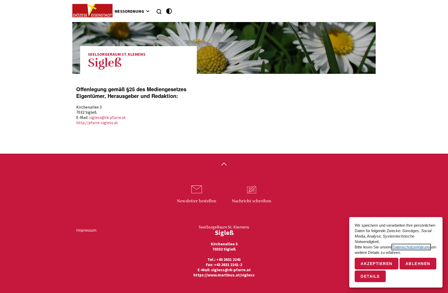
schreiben (251, 201)
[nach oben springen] (224, 164)
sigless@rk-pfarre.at (107, 117)
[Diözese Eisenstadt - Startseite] (92, 10)
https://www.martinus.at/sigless (224, 274)
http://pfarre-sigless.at (97, 122)
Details (370, 276)
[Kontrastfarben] (169, 11)
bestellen (196, 201)
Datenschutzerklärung (411, 247)
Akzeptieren (377, 263)
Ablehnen (417, 263)
